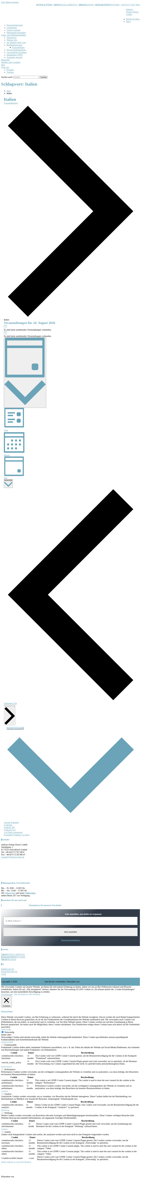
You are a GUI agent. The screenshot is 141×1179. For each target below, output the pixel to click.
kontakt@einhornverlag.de (12, 857)
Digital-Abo (12, 40)
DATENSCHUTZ (9, 972)
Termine (10, 72)
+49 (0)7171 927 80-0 (130, 5)
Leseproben (12, 27)
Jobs (3, 65)
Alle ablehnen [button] (34, 994)
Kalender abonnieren (15, 728)
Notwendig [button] (6, 1029)
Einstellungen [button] (7, 994)
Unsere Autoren (13, 30)
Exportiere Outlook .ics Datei (16, 835)
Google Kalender (11, 822)
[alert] (70, 328)
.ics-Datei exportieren (13, 832)
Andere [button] (4, 1129)
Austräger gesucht (14, 57)
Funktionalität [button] (7, 1042)
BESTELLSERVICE (67, 5)
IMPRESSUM (7, 969)
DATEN (86, 5)
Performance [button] (6, 1066)
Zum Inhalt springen (10, 2)
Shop (128, 21)
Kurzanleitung (18, 47)
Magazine (5, 60)
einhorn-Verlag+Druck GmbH (132, 12)
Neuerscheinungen (15, 25)
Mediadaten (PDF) (15, 55)
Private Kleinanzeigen (16, 50)
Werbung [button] (5, 1110)
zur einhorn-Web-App (16, 42)
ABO (55, 5)
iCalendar (8, 825)
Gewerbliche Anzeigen (17, 52)
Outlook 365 (9, 827)
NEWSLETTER (44, 5)
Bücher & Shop (133, 19)
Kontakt (10, 70)
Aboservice (12, 37)
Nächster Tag (9, 706)
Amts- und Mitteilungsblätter (13, 35)
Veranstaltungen (11, 103)
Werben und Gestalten (10, 62)
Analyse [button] (4, 1091)
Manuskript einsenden (16, 32)
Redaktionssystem (14, 45)
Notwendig (9, 1032)
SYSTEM (107, 5)
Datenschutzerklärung (70, 940)
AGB (3, 974)
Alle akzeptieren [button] (21, 994)
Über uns (5, 67)
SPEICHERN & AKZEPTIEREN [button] (16, 1162)
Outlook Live (10, 830)
